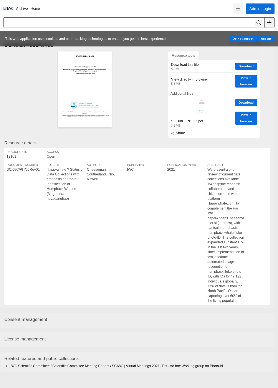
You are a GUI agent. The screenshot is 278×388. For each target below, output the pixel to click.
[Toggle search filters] (269, 23)
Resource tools (183, 55)
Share (180, 133)
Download (246, 66)
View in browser (246, 81)
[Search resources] (259, 22)
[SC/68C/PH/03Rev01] (84, 89)
